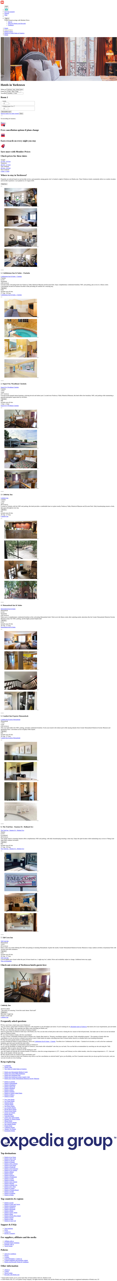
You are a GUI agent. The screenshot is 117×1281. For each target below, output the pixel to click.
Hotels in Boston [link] (9, 1183)
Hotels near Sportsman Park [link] (12, 1075)
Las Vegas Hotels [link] (9, 1101)
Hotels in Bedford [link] (9, 1088)
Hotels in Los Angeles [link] (10, 1170)
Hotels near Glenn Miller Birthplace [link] (14, 1073)
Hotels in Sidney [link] (9, 1090)
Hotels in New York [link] (10, 1159)
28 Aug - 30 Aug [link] (6, 168)
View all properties (6, 961)
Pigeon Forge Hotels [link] (10, 1111)
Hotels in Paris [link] (8, 1173)
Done (21, 113)
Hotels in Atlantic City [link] (10, 1185)
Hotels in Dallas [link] (9, 1195)
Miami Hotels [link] (8, 1121)
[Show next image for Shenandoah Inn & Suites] (3, 602)
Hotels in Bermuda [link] (9, 1209)
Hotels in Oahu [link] (8, 1219)
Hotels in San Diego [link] (10, 1165)
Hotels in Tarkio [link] (9, 1096)
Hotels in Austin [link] (9, 1178)
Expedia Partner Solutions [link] (11, 1243)
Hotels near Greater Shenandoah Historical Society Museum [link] (21, 1078)
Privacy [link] (6, 1255)
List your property (9, 11)
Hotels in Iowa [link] (8, 31)
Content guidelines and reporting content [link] (16, 1260)
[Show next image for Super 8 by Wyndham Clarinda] (3, 380)
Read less (4, 184)
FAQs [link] (6, 1230)
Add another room (6, 111)
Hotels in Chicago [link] (9, 1160)
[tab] (7, 1065)
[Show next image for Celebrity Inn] (3, 491)
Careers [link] (6, 1271)
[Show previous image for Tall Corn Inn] (1, 934)
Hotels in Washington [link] (10, 1177)
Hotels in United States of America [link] (14, 33)
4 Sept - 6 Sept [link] (5, 171)
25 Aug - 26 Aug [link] (6, 161)
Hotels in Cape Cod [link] (10, 1221)
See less (3, 288)
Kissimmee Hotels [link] (9, 1131)
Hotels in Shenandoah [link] (10, 1083)
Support (6, 13)
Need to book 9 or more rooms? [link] (10, 113)
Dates (2, 91)
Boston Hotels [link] (8, 1114)
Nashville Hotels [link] (9, 1116)
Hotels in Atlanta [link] (9, 1180)
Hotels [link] (6, 28)
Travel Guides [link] (8, 1273)
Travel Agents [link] (8, 1246)
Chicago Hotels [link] (8, 1104)
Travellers (3, 93)
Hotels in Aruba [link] (9, 1202)
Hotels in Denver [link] (9, 1175)
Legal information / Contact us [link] (13, 1258)
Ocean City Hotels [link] (9, 1112)
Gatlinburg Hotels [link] (9, 1127)
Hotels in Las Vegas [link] (10, 1157)
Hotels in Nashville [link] (9, 1167)
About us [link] (7, 1270)
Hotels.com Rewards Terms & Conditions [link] (16, 1262)
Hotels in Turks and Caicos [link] (12, 1204)
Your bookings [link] (8, 1228)
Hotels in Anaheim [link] (9, 1193)
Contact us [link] (7, 1232)
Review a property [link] (9, 1233)
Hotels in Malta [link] (8, 1211)
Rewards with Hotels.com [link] (11, 1274)
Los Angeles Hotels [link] (10, 1108)
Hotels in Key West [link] (10, 1187)
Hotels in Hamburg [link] (9, 1085)
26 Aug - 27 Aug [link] (6, 165)
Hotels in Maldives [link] (9, 1207)
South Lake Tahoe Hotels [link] (11, 1117)
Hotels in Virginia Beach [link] (11, 1190)
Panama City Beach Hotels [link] (12, 1119)
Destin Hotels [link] (8, 1126)
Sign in (7, 18)
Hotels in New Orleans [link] (11, 1164)
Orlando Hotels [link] (8, 1103)
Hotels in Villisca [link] (9, 1095)
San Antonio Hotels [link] (10, 1124)
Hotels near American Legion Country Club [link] (17, 1077)
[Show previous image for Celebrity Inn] (1, 491)
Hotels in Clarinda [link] (9, 1081)
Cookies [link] (6, 1257)
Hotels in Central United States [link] (13, 1093)
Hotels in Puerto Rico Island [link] (12, 1216)
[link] (23, 25)
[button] (58, 1062)
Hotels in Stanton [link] (9, 1091)
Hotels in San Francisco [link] (11, 1168)
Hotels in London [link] (9, 1188)
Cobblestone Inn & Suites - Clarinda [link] (44, 1041)
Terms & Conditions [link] (10, 1254)
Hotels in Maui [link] (8, 1214)
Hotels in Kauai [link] (8, 1217)
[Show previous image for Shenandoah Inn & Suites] (1, 602)
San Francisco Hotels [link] (10, 1122)
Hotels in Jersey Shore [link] (10, 1212)
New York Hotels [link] (9, 1099)
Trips (5, 15)
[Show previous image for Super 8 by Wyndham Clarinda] (1, 380)
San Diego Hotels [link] (9, 1106)
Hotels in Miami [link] (9, 1172)
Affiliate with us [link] (9, 1241)
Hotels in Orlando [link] (9, 1162)
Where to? (4, 89)
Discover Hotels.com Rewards (17, 23)
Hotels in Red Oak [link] (9, 1086)
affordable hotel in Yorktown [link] (78, 1026)
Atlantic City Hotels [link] (10, 1129)
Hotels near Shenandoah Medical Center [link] (16, 1072)
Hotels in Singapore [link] (10, 1206)
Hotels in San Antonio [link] (10, 1182)
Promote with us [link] (9, 1244)
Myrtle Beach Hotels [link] (10, 1109)
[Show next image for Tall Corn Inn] (3, 934)
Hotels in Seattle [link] (9, 1191)
